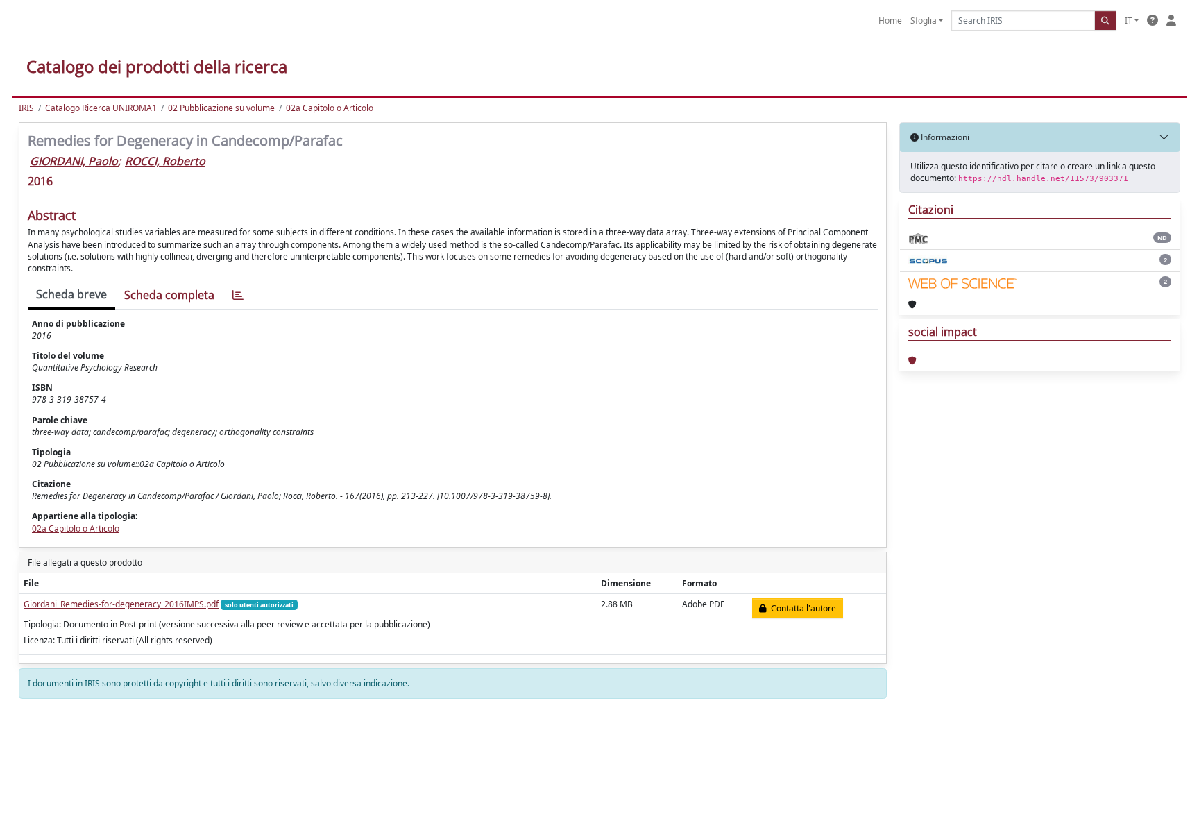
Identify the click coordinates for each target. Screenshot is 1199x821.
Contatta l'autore (801, 608)
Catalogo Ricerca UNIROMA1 (101, 108)
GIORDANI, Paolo (74, 161)
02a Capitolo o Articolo (329, 108)
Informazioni (944, 137)
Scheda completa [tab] (169, 295)
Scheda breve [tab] (71, 294)
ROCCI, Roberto (165, 161)
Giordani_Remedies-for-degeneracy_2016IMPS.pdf (121, 604)
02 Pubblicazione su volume (221, 108)
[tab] (238, 295)
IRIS (26, 108)
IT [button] (1128, 20)
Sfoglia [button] (923, 20)
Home (890, 20)
